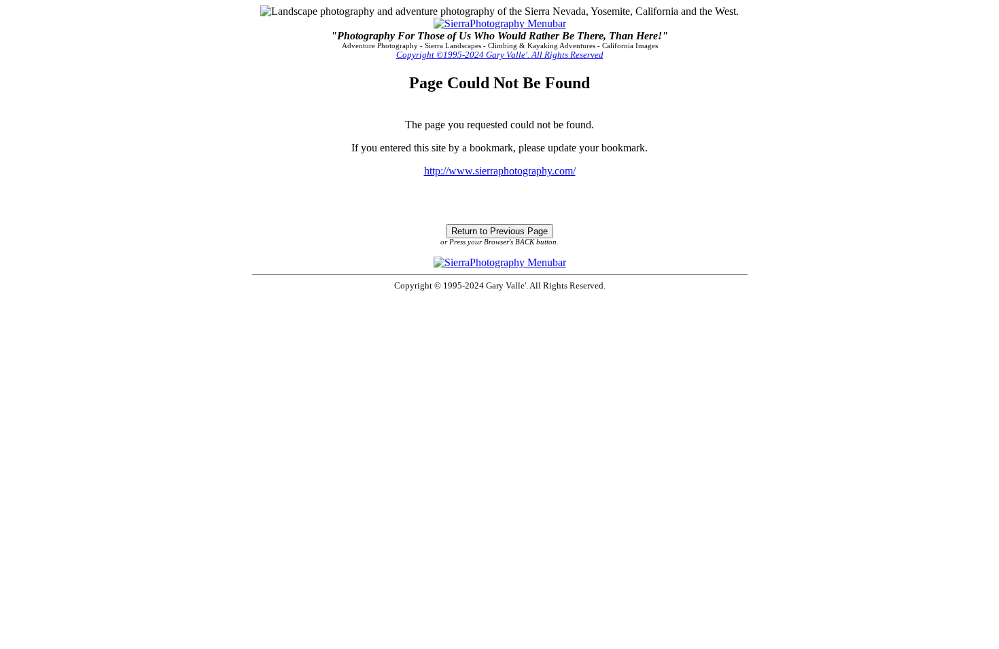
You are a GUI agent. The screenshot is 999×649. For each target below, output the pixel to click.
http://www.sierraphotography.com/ (500, 171)
